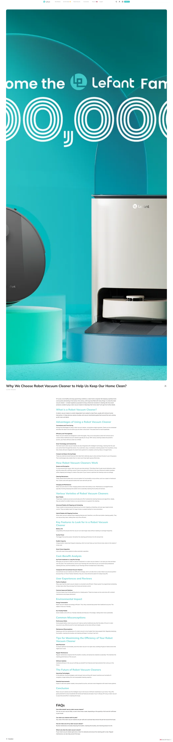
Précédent (10, 738)
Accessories (86, 1)
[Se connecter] (119, 1)
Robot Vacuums (76, 1)
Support (101, 1)
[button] (116, 1)
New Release (57, 1)
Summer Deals (66, 1)
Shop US (94, 1)
